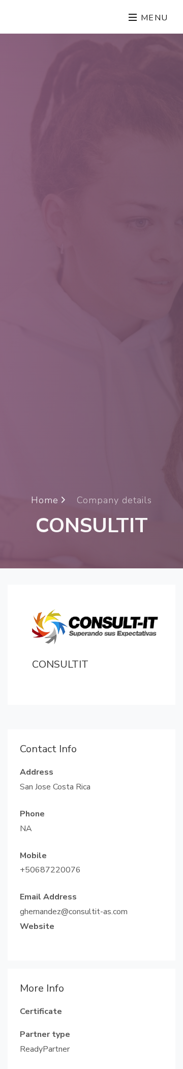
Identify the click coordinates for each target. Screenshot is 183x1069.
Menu (153, 17)
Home (46, 500)
